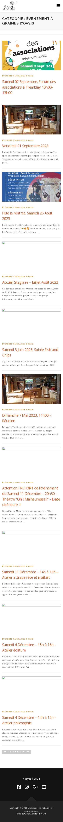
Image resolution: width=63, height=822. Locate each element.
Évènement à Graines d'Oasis (17, 76)
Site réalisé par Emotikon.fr (31, 814)
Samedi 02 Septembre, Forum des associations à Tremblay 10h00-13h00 (29, 87)
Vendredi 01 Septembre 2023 (25, 145)
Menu (58, 5)
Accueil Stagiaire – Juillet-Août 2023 (30, 282)
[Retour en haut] (31, 801)
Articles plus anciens (16, 752)
